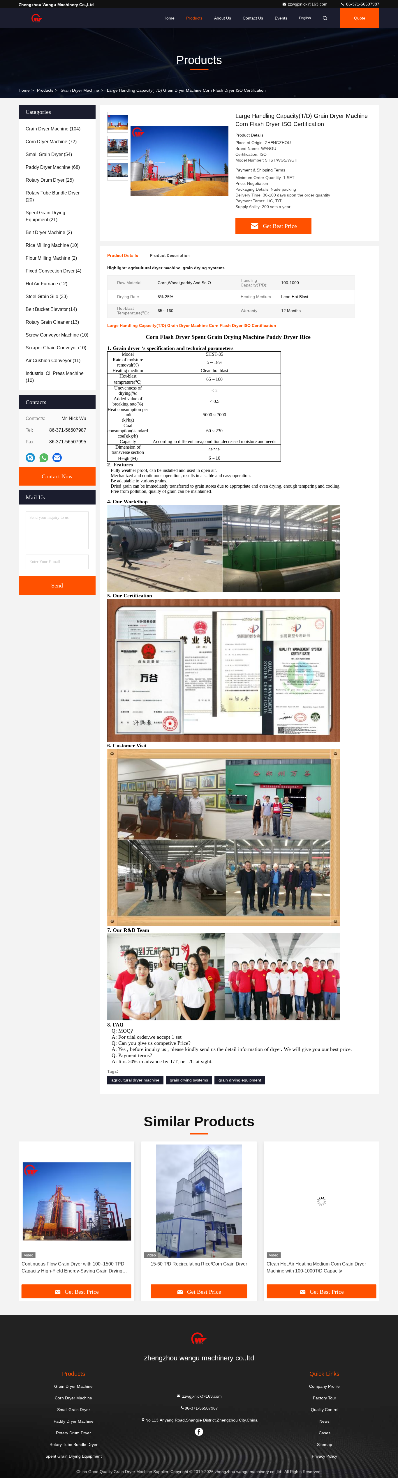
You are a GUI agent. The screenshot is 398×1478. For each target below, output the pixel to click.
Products (194, 18)
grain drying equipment (240, 1080)
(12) (46, 283)
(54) (49, 154)
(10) (52, 245)
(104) (53, 128)
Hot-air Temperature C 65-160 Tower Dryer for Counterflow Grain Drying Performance (314, 1267)
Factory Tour (324, 1398)
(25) (50, 180)
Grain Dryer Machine (80, 90)
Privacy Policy (324, 1456)
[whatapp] (44, 458)
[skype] (30, 457)
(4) (53, 270)
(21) (45, 216)
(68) (53, 167)
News (324, 1421)
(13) (52, 322)
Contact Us (253, 18)
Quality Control (324, 1409)
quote (359, 18)
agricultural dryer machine (135, 1080)
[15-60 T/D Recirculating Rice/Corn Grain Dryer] (76, 1201)
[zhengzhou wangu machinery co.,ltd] (37, 18)
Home (169, 18)
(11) (53, 360)
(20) (53, 196)
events (281, 18)
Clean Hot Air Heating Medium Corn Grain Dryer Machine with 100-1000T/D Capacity (194, 1267)
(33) (47, 296)
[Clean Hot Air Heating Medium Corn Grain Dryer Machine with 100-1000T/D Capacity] (199, 1201)
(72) (51, 141)
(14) (51, 309)
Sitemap (324, 1444)
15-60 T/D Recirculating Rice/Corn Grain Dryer (76, 1263)
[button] (29, 1215)
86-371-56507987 (362, 4)
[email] (57, 457)
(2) (49, 232)
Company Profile (324, 1386)
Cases (324, 1433)
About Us (222, 18)
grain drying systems (189, 1080)
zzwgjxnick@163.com (308, 4)
